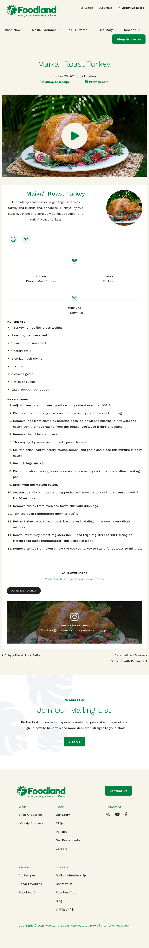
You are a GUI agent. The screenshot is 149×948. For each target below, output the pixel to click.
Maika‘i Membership (71, 875)
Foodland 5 (27, 892)
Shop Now (13, 30)
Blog (59, 901)
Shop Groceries (129, 39)
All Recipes (27, 875)
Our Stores (105, 7)
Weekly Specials (31, 823)
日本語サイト (65, 909)
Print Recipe (98, 82)
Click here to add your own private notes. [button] (74, 579)
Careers (61, 849)
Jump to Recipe (57, 82)
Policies (61, 831)
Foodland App (66, 892)
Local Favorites (30, 884)
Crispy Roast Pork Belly (22, 655)
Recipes (130, 30)
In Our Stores (77, 30)
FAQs (59, 823)
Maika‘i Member (44, 30)
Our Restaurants (68, 840)
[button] (26, 239)
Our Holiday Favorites (24, 590)
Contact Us (64, 884)
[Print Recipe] (13, 239)
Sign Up (74, 742)
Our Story (106, 30)
